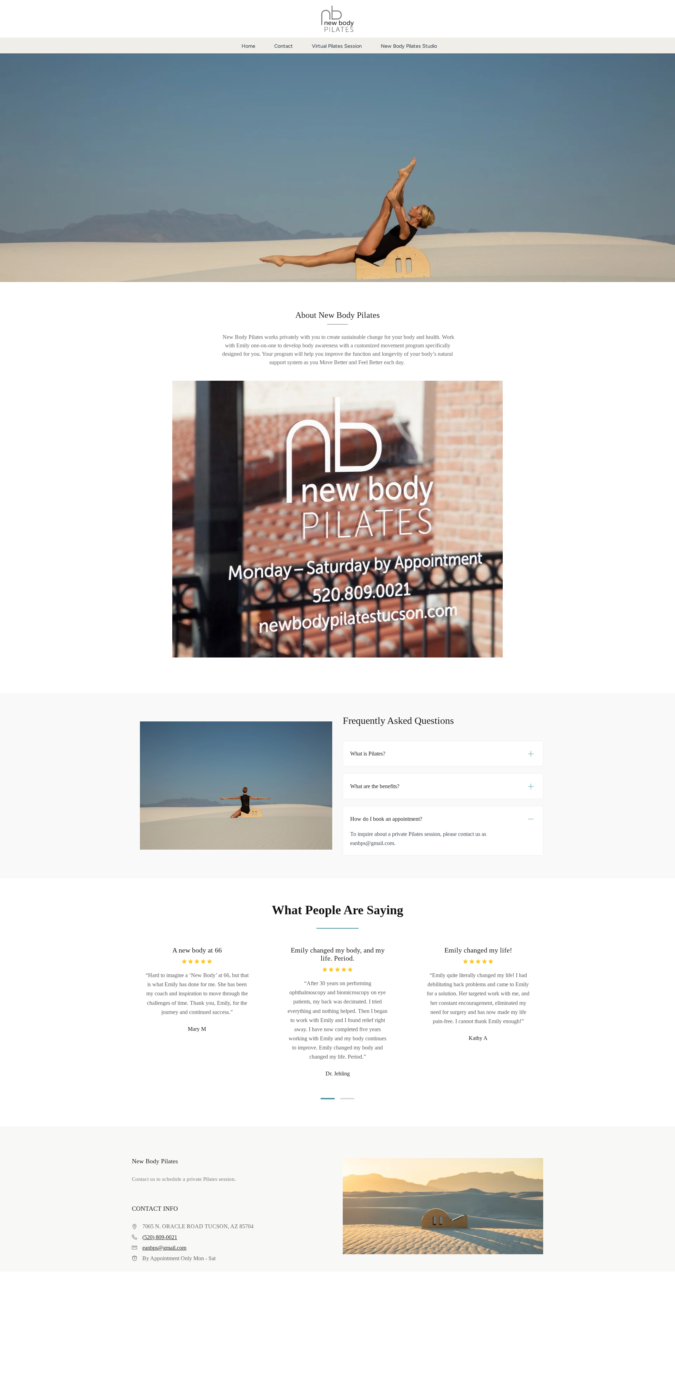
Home (248, 46)
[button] (328, 1099)
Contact (283, 46)
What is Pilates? (367, 754)
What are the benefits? (374, 786)
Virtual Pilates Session (337, 46)
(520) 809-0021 (159, 1237)
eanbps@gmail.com (164, 1248)
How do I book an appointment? (386, 819)
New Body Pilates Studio (409, 46)
